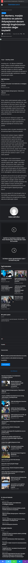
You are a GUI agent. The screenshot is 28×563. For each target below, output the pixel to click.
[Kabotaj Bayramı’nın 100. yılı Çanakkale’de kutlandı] (21, 273)
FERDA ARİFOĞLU (7, 33)
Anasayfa (4, 9)
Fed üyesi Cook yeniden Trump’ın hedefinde (6, 305)
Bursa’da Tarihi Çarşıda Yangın (19, 297)
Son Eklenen (14, 371)
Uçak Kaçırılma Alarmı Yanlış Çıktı (11, 427)
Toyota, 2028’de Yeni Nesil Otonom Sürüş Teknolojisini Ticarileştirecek (13, 396)
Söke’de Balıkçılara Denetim (6, 279)
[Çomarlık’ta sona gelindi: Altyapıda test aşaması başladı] (6, 486)
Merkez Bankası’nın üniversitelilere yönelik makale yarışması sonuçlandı (17, 384)
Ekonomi (10, 9)
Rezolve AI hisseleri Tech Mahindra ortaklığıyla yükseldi (11, 376)
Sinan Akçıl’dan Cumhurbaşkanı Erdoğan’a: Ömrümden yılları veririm (13, 472)
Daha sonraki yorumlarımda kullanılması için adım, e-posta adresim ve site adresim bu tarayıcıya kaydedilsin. (14, 358)
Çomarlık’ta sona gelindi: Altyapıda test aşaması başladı (18, 485)
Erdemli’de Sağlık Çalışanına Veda (11, 442)
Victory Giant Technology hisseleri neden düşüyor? (6, 287)
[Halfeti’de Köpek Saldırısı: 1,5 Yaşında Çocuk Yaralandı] (6, 410)
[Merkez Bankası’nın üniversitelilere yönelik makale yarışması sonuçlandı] (6, 383)
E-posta (3, 344)
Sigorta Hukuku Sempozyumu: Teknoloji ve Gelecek (16, 1)
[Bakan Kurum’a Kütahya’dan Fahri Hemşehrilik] (6, 479)
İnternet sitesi (4, 350)
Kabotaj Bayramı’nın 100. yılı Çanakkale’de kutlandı (20, 280)
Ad (2, 338)
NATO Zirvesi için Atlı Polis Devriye (11, 459)
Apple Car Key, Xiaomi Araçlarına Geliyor (13, 467)
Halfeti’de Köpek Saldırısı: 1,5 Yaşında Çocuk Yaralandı (18, 408)
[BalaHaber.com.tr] (14, 4)
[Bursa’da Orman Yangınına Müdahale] (6, 455)
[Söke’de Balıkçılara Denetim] (7, 273)
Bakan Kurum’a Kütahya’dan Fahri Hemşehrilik (18, 478)
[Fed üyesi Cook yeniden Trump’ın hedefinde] (7, 299)
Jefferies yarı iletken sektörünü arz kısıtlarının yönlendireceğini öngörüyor (20, 288)
